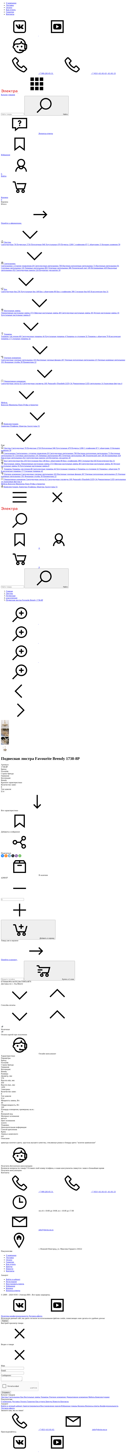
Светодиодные (8, 244)
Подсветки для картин (49, 270)
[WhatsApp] (19, 855)
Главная (9, 591)
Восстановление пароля (50, 1406)
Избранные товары (69, 1406)
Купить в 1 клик (68, 979)
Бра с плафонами (66, 292)
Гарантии (10, 12)
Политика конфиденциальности (15, 1316)
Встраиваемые (99, 268)
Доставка (10, 5)
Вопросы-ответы (13, 1290)
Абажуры (23, 426)
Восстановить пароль (15, 1284)
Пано (20, 405)
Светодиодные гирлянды (35, 383)
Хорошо (5, 1321)
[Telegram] (9, 855)
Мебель (91, 1397)
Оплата (9, 7)
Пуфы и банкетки (30, 405)
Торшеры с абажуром (98, 336)
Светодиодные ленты (11, 383)
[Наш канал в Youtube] (57, 35)
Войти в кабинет (13, 1279)
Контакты (10, 14)
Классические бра (99, 292)
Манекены (13, 405)
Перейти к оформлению (11, 223)
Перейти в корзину (9, 960)
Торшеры (45, 1397)
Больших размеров (111, 244)
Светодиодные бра (11, 292)
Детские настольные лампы (106, 313)
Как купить (11, 10)
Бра (22, 1397)
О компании (11, 3)
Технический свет (81, 268)
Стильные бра (83, 292)
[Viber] (16, 855)
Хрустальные (53, 244)
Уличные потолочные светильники (81, 360)
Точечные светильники (60, 268)
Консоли (5, 405)
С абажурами (95, 244)
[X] (12, 855)
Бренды (9, 1266)
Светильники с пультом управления (17, 266)
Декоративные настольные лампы (17, 313)
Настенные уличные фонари (51, 360)
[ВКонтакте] (2, 855)
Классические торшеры (12, 471)
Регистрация (11, 1282)
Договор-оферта (35, 1316)
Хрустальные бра (30, 292)
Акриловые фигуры (113, 383)
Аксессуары (33, 426)
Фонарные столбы (13, 362)
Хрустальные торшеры (55, 336)
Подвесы (67, 244)
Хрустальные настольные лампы (15, 315)
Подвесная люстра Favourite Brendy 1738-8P (24, 600)
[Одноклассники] (5, 855)
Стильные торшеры (21, 339)
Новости (9, 1269)
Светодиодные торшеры (33, 336)
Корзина (9, 1288)
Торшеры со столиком (77, 336)
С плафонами (80, 244)
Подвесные (23, 244)
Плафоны (14, 426)
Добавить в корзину (46, 938)
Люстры (9, 593)
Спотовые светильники (13, 268)
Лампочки (5, 426)
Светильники (14, 1397)
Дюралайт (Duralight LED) (60, 383)
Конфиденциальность (109, 1406)
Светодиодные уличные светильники (19, 360)
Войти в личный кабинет (12, 1406)
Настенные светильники (107, 266)
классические (11, 598)
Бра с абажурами (48, 292)
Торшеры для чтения (11, 336)
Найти (65, 114)
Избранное (10, 1286)
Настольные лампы (32, 1397)
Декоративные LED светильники (88, 383)
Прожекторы (29, 362)
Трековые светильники (36, 268)
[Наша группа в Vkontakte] (20, 35)
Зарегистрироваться (31, 1406)
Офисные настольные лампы (47, 313)
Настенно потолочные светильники (79, 266)
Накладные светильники (13, 458)
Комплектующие (102, 1397)
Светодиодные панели (27, 270)
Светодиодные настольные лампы (77, 313)
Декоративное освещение (77, 1397)
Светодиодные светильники (48, 266)
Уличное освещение (57, 1397)
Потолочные (38, 244)
